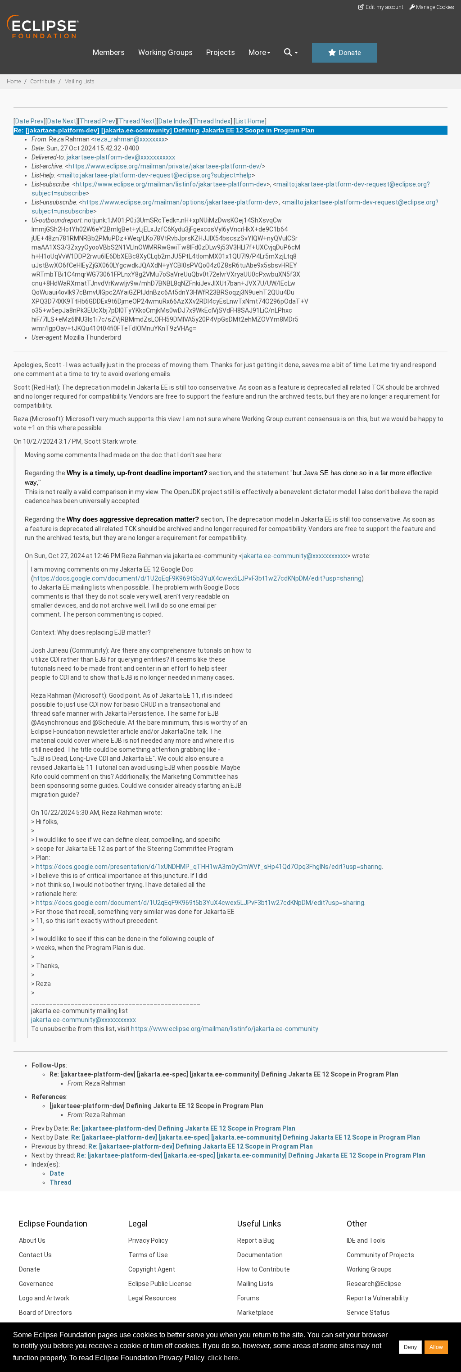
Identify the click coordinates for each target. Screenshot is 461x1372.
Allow (436, 1347)
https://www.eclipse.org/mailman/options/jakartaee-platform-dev (178, 202)
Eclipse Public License (160, 1283)
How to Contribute (263, 1269)
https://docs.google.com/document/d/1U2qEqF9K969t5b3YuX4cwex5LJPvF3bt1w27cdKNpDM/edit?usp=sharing (197, 578)
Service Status (368, 1312)
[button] (291, 53)
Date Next (61, 121)
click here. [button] (224, 1358)
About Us (32, 1240)
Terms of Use (148, 1254)
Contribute (42, 81)
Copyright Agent (151, 1269)
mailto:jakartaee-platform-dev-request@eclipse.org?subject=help (156, 175)
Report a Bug (256, 1240)
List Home (250, 121)
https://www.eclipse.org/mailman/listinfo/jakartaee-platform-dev (171, 184)
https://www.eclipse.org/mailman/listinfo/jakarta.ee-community (224, 1028)
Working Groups (165, 52)
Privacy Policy (148, 1240)
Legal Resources (152, 1298)
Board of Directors (45, 1312)
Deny (410, 1347)
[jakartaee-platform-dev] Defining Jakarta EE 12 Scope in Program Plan (156, 1105)
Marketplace (255, 1312)
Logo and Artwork (44, 1298)
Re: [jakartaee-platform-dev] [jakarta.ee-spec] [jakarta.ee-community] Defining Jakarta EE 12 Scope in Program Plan (224, 1074)
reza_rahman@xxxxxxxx (130, 139)
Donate (349, 53)
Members (109, 52)
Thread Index (211, 121)
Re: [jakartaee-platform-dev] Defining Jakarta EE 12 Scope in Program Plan (183, 1128)
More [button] (257, 52)
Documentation (260, 1254)
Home (14, 81)
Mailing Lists (79, 81)
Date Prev (29, 121)
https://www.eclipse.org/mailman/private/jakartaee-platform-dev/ (165, 166)
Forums (248, 1298)
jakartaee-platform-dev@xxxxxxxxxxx (121, 157)
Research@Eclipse (374, 1283)
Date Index (173, 121)
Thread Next (137, 121)
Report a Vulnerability (377, 1298)
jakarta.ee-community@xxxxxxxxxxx (294, 555)
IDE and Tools (366, 1240)
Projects (220, 52)
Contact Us (35, 1254)
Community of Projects (380, 1254)
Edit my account (383, 7)
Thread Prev (97, 121)
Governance (36, 1283)
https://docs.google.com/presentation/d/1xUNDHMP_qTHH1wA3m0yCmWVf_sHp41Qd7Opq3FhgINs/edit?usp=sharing (209, 866)
